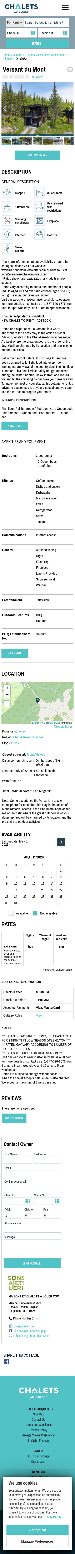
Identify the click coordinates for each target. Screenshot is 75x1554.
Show (36, 1318)
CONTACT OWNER (37, 155)
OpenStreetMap (52, 722)
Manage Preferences (37, 1541)
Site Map (38, 1414)
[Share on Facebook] (6, 1362)
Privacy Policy (38, 1430)
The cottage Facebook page (30, 1331)
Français (44, 1440)
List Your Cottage (38, 1456)
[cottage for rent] (21, 11)
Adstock (14, 743)
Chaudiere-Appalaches (28, 737)
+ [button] (7, 688)
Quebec (20, 731)
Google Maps (63, 726)
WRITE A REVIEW (14, 1118)
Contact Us (38, 1419)
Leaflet (35, 722)
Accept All (37, 1530)
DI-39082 (21, 58)
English (32, 1440)
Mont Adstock (36, 754)
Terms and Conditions (38, 1425)
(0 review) (37, 77)
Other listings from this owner (31, 1336)
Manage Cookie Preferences (38, 1435)
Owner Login (38, 1461)
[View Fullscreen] (7, 704)
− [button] (7, 694)
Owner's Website (23, 1326)
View (39, 1015)
